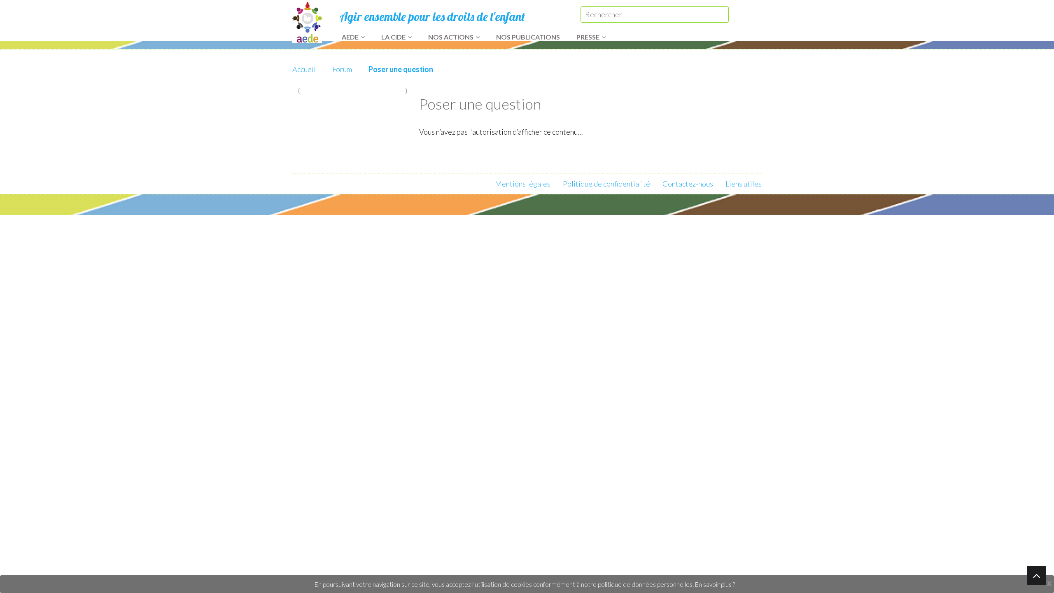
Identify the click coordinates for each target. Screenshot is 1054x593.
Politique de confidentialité (606, 183)
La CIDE (393, 37)
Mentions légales (522, 183)
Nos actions (450, 37)
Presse (587, 37)
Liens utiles (743, 183)
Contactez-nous (687, 183)
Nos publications (528, 37)
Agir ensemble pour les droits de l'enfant (432, 16)
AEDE (350, 37)
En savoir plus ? (715, 584)
